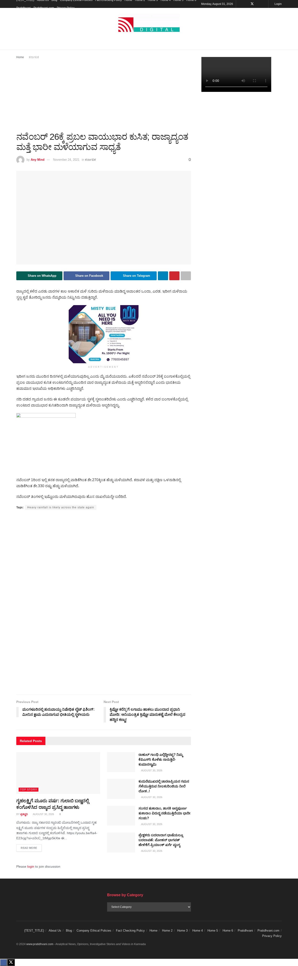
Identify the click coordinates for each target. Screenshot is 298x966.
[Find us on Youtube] (258, 4)
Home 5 (212, 930)
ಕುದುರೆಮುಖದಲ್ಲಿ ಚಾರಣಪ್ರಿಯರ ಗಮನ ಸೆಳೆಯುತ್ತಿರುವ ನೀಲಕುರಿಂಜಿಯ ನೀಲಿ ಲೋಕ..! (164, 786)
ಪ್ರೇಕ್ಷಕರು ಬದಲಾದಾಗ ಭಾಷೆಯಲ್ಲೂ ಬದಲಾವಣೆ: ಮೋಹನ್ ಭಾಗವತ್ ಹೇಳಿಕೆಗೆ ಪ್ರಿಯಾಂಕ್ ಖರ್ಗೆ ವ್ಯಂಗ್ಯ (161, 840)
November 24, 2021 (66, 159)
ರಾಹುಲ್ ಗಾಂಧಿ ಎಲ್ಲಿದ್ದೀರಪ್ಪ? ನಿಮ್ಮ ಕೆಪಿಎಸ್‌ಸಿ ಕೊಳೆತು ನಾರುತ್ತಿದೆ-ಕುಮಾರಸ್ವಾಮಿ (161, 759)
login (30, 866)
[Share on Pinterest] (174, 275)
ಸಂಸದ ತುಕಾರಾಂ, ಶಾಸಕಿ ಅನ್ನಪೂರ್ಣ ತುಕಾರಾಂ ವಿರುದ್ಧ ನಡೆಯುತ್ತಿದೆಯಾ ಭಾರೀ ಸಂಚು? (164, 813)
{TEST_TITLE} (34, 930)
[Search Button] (280, 44)
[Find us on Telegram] (264, 4)
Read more (31, 847)
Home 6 (228, 930)
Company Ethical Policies (94, 930)
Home (20, 57)
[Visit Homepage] (149, 23)
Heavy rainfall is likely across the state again (60, 507)
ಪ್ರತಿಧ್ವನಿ (24, 814)
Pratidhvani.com (44, 8)
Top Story (28, 789)
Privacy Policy (65, 8)
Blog (69, 930)
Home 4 (197, 930)
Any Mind (37, 159)
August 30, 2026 (43, 814)
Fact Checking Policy (130, 930)
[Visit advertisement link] (103, 334)
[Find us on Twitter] (252, 4)
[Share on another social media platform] (186, 275)
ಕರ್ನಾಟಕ (34, 57)
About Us (55, 930)
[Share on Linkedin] (163, 275)
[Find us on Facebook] (246, 4)
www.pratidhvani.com (39, 944)
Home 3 (182, 930)
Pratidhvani (23, 8)
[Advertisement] (103, 94)
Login (278, 4)
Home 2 (167, 930)
